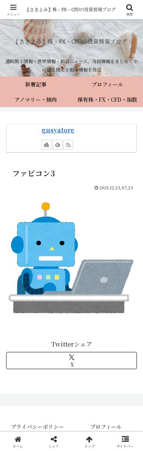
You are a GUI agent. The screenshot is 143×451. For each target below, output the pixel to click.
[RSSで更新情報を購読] (68, 145)
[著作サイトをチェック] (46, 145)
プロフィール (106, 426)
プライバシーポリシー (37, 426)
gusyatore (58, 129)
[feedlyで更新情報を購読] (58, 145)
